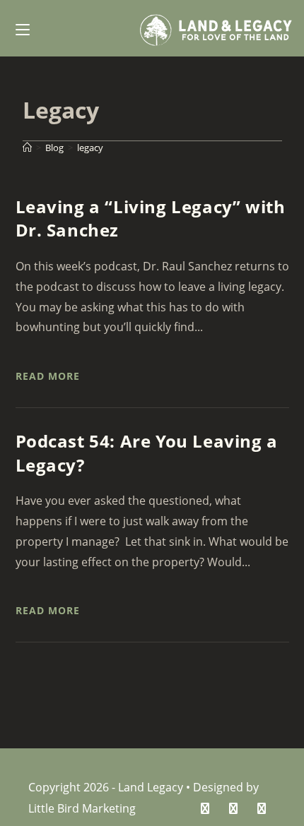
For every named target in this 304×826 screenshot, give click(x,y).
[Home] (27, 147)
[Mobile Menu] (23, 28)
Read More (48, 376)
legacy (90, 147)
